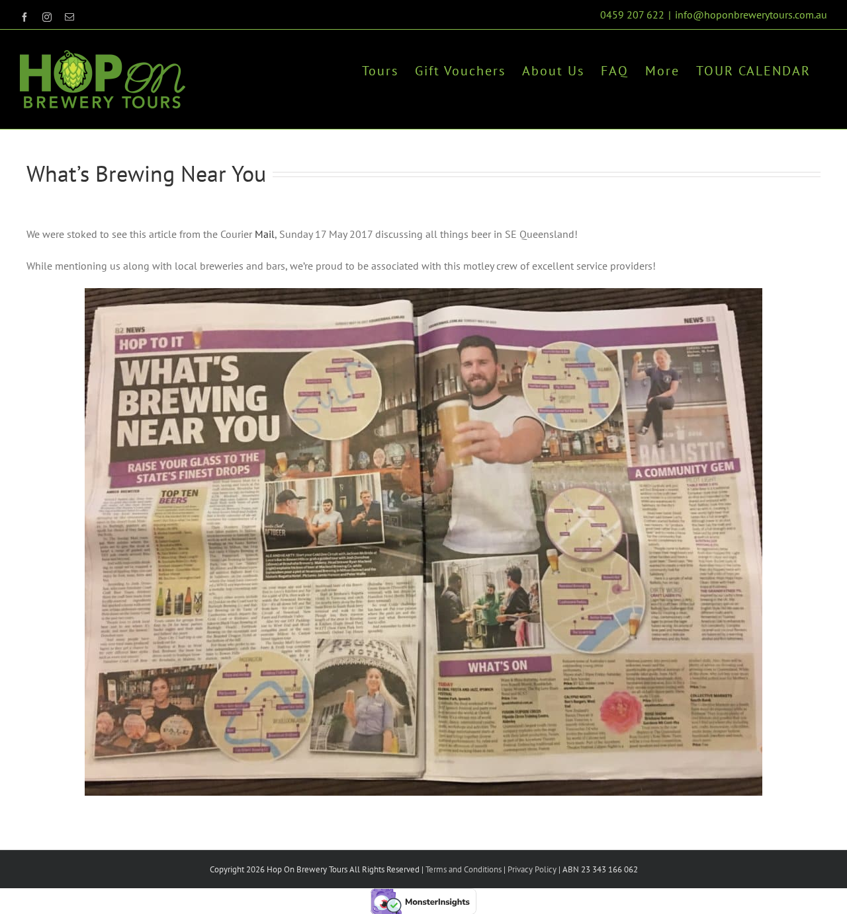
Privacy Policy (531, 869)
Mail (265, 234)
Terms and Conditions (463, 869)
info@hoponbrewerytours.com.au (751, 14)
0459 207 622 (632, 14)
